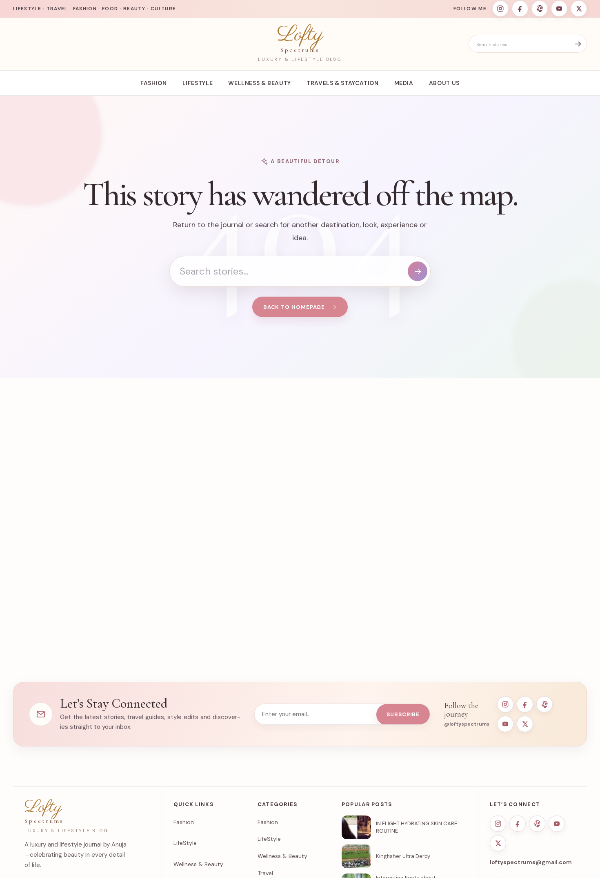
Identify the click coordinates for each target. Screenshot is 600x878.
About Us (444, 83)
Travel (265, 873)
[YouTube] (559, 8)
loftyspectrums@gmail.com (531, 862)
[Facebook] (520, 8)
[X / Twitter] (579, 8)
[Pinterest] (539, 8)
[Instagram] (500, 8)
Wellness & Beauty (259, 83)
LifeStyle (197, 83)
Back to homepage (294, 307)
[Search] (578, 44)
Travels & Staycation (343, 83)
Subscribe (403, 714)
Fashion (153, 83)
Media (403, 83)
